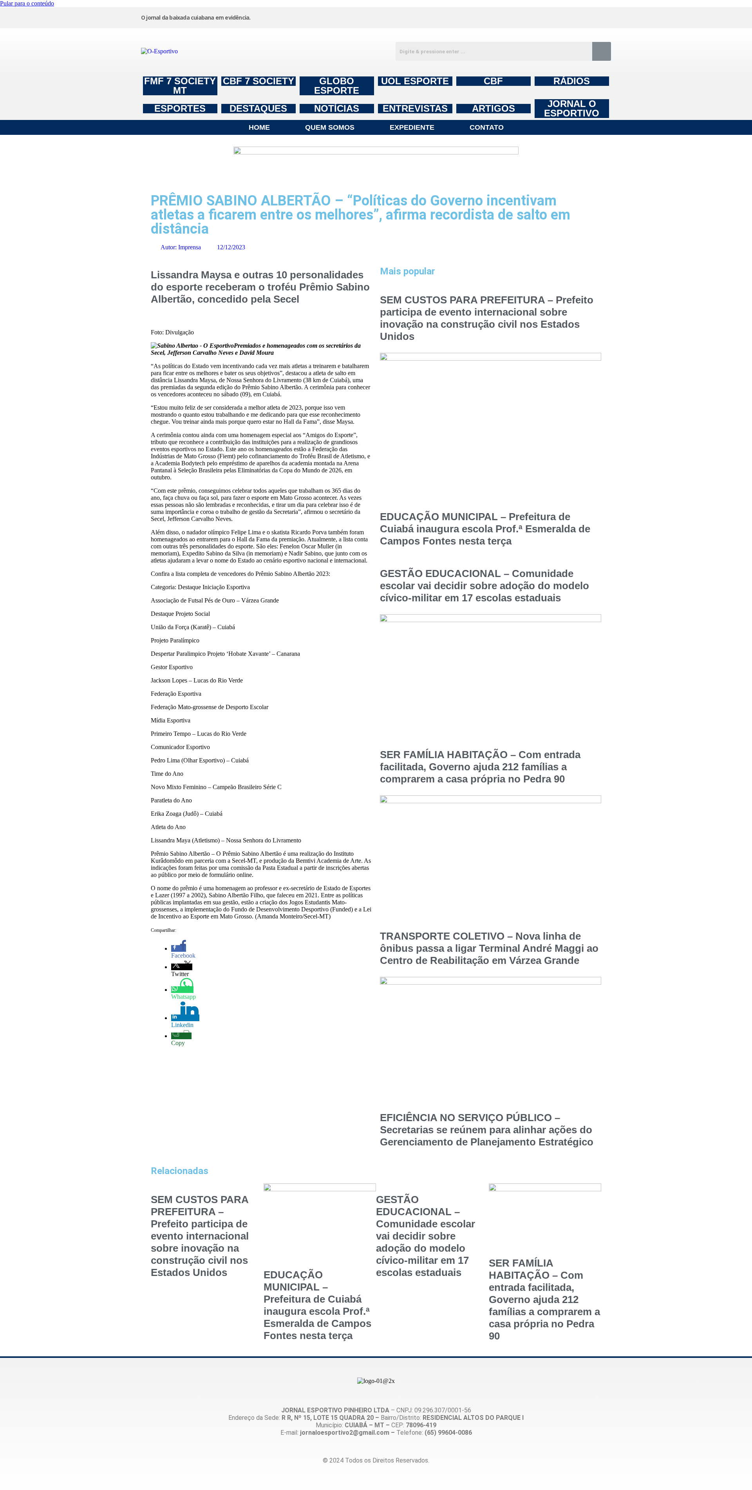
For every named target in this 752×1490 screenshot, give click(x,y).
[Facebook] (482, 17)
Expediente (412, 127)
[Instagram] (422, 17)
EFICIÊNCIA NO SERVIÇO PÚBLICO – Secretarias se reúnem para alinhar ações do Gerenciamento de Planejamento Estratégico (486, 1130)
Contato (487, 127)
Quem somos (329, 127)
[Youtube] (541, 17)
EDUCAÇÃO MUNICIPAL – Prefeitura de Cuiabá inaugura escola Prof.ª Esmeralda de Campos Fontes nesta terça (485, 529)
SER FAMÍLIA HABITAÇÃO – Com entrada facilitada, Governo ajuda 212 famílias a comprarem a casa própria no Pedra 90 (480, 767)
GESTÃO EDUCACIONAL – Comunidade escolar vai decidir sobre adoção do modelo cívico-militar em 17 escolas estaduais (484, 586)
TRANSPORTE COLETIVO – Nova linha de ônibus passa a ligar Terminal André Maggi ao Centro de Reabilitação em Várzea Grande (489, 948)
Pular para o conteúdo (27, 3)
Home (259, 127)
